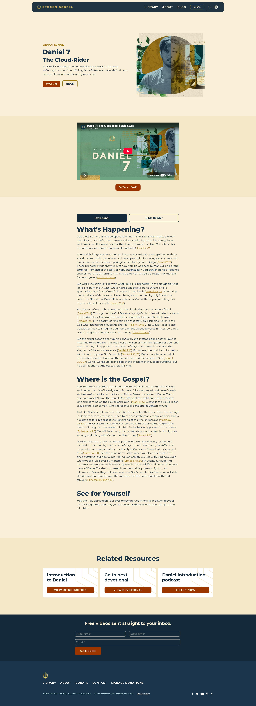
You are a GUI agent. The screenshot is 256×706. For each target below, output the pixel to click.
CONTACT (99, 682)
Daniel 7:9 (152, 291)
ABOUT (65, 682)
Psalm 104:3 (136, 324)
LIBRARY (49, 682)
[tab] (102, 218)
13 (160, 291)
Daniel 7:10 (117, 303)
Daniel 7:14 (84, 313)
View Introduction (70, 590)
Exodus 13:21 (85, 320)
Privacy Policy (143, 694)
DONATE (81, 682)
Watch (51, 83)
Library (151, 7)
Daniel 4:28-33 (106, 277)
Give (197, 7)
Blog (181, 7)
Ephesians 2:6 (86, 431)
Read (70, 83)
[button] (216, 7)
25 (137, 354)
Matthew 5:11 (91, 453)
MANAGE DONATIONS (127, 682)
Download (128, 187)
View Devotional (128, 590)
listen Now (185, 590)
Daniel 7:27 (143, 248)
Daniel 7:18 (124, 350)
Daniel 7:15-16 (141, 332)
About (167, 7)
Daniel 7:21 (128, 354)
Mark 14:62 (138, 401)
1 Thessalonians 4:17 (100, 479)
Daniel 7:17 (164, 262)
